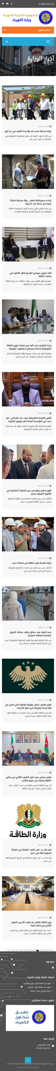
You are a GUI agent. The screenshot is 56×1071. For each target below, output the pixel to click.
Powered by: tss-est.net (28, 1067)
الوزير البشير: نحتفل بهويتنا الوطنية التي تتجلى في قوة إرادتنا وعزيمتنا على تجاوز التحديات (28, 706)
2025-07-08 (43, 268)
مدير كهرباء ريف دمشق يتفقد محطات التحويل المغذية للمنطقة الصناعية (30, 633)
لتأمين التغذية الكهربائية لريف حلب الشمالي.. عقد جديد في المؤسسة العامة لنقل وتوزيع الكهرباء (28, 419)
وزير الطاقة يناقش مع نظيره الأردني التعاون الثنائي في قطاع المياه (31, 924)
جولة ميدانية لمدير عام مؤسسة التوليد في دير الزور (28, 131)
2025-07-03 (43, 772)
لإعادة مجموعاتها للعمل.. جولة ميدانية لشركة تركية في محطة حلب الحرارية (30, 202)
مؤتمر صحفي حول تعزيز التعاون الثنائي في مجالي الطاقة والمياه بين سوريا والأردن (28, 778)
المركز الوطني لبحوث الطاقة (40, 991)
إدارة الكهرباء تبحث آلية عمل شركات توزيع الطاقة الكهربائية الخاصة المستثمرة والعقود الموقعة (29, 347)
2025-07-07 (43, 341)
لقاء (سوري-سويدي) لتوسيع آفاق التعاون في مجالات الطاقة (30, 274)
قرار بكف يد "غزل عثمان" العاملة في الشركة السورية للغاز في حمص (31, 851)
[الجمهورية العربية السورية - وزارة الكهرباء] (28, 18)
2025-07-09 (43, 126)
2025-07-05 (43, 627)
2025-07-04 (43, 700)
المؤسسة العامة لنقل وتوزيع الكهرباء (37, 983)
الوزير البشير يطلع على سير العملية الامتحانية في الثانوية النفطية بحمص (29, 492)
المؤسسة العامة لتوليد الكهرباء (39, 987)
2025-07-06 (43, 413)
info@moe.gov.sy (46, 4)
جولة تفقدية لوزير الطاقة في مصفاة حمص (31, 563)
